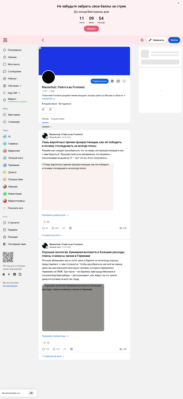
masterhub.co (48, 98)
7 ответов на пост (52, 356)
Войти (174, 40)
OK (31, 393)
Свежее (46, 126)
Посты (45, 119)
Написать (158, 40)
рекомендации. (10, 286)
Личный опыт (55, 137)
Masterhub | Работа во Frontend (66, 134)
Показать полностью (54, 215)
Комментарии (57, 119)
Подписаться (100, 81)
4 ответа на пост (51, 235)
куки (18, 393)
